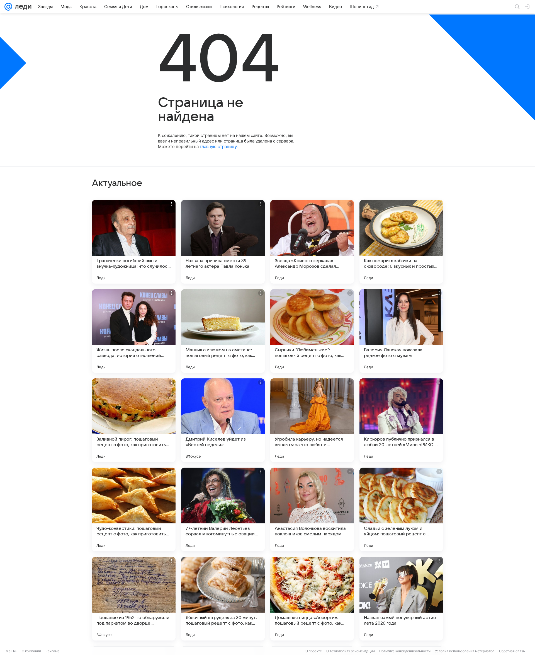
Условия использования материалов (465, 651)
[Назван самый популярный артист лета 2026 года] (401, 599)
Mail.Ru (11, 651)
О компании (31, 651)
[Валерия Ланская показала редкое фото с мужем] (401, 331)
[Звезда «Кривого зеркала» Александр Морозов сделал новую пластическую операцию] (312, 242)
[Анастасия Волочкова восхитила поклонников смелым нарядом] (312, 509)
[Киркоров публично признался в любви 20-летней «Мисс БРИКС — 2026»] (401, 420)
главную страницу (218, 146)
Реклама (52, 651)
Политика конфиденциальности (405, 651)
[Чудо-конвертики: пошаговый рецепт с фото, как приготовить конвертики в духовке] (134, 509)
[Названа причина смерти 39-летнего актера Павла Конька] (223, 242)
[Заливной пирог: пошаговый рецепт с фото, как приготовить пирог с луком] (134, 420)
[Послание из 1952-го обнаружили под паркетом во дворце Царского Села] (134, 599)
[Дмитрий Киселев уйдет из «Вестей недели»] (223, 420)
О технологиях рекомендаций (350, 651)
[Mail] (8, 6)
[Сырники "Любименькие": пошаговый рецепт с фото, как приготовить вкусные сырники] (312, 331)
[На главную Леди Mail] (21, 6)
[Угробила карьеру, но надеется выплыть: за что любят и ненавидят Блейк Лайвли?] (312, 420)
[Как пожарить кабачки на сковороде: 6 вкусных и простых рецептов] (401, 242)
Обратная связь (512, 651)
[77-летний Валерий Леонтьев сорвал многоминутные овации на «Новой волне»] (223, 509)
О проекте (313, 651)
